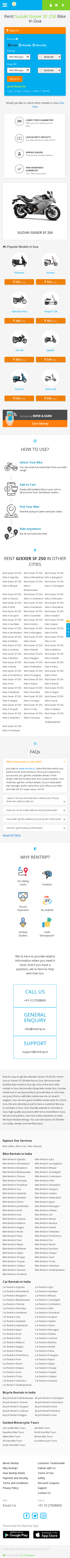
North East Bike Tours (45, 1432)
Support (42, 1488)
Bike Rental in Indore (13, 1201)
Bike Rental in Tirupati (14, 1261)
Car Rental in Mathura (13, 1342)
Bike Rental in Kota (12, 1214)
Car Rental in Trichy (12, 1376)
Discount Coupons (48, 1483)
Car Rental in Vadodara (14, 1380)
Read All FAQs (12, 835)
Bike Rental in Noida (13, 1231)
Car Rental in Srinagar (46, 1367)
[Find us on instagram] (43, 1516)
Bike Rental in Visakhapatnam (50, 1269)
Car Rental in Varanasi (46, 1380)
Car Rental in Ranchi (13, 1363)
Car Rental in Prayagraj (46, 1355)
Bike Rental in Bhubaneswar (17, 1172)
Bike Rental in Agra (44, 1159)
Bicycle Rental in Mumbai (47, 1410)
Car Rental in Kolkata (45, 1333)
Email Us (9, 1505)
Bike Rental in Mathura (14, 1223)
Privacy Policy (10, 1488)
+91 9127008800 (50, 1505)
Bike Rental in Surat (44, 1257)
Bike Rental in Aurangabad (48, 1163)
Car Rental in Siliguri (45, 1363)
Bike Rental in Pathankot (47, 1231)
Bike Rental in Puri (44, 1240)
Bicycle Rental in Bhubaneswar (18, 1398)
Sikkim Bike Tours (11, 1436)
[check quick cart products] (56, 5)
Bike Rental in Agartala (14, 1159)
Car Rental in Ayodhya (46, 1291)
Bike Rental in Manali (45, 1218)
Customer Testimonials (51, 1463)
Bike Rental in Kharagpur (47, 1206)
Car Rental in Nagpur (13, 1346)
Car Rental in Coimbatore (48, 1304)
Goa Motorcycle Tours (45, 1440)
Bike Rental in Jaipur (45, 1201)
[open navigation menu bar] (5, 5)
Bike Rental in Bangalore (15, 1167)
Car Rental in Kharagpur (47, 1329)
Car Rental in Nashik (45, 1346)
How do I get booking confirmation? (24, 827)
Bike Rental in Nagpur (13, 1227)
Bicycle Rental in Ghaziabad (49, 1402)
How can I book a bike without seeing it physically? (31, 810)
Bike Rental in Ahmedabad (16, 1163)
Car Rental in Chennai (13, 1304)
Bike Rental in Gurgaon (46, 1189)
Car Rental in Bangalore (15, 1295)
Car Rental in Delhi (44, 1308)
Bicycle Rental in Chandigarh (49, 1398)
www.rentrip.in (27, 768)
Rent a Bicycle (35, 1146)
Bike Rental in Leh (44, 1214)
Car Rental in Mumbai (46, 1342)
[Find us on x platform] (35, 1516)
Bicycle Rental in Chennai (15, 1402)
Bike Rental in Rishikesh (14, 1248)
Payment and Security (15, 1478)
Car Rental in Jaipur (12, 1329)
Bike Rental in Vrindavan (15, 1274)
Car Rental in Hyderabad (15, 1325)
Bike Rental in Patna (12, 1235)
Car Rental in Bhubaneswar (16, 1299)
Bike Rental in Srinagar (14, 1257)
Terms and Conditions (15, 1483)
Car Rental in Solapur (13, 1367)
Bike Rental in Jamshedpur (16, 1206)
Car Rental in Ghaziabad (47, 1312)
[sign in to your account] (51, 5)
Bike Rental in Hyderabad (48, 1197)
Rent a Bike (8, 1146)
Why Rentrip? (10, 1468)
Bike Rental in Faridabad (15, 1184)
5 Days (27, 91)
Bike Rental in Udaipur (14, 1265)
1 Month (46, 91)
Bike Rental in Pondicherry (48, 1235)
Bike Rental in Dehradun (15, 1180)
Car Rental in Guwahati (14, 1321)
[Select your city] (63, 5)
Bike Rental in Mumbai (46, 1223)
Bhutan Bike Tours (43, 1436)
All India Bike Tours (12, 1440)
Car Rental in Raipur (45, 1359)
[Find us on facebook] (27, 1516)
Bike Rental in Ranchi (45, 1244)
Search (15, 78)
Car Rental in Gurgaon (46, 1316)
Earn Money (40, 424)
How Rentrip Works (14, 1473)
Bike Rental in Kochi (12, 1210)
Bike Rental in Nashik (45, 1227)
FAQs (68, 630)
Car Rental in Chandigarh (47, 1299)
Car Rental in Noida (12, 1350)
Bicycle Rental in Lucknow (15, 1410)
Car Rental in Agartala (14, 1287)
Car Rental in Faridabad (15, 1312)
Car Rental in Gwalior (45, 1321)
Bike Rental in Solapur (46, 1252)
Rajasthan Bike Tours (13, 1432)
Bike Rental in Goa (12, 1189)
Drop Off (11, 64)
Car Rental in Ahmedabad (16, 1291)
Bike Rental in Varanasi (14, 1269)
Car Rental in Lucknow (46, 1338)
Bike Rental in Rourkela (46, 1248)
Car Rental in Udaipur (46, 1376)
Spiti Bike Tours (42, 1428)
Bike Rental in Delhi (44, 1180)
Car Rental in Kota (12, 1338)
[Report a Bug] (4, 1555)
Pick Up (11, 50)
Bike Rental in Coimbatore (48, 1176)
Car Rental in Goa (11, 1316)
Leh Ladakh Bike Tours (14, 1428)
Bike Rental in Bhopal (45, 1167)
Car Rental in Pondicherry (15, 1355)
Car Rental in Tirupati (45, 1372)
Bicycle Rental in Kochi (46, 1406)
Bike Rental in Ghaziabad (47, 1184)
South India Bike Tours (14, 1445)
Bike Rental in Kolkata (46, 1210)
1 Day (9, 91)
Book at (11, 38)
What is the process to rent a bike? (24, 761)
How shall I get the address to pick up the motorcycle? (33, 819)
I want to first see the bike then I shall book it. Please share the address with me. (32, 800)
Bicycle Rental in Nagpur (15, 1415)
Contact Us (44, 1493)
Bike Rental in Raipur (13, 1244)
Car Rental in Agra (44, 1287)
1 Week (35, 91)
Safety (41, 1478)
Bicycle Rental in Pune (46, 1415)
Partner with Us (47, 1468)
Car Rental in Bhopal (45, 1295)
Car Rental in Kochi (12, 1333)
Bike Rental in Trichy (45, 1261)
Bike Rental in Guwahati (14, 1193)
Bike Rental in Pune (12, 1240)
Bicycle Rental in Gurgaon (15, 1406)
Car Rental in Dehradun (14, 1308)
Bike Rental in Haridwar (14, 1197)
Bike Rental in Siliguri (13, 1252)
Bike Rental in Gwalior (46, 1193)
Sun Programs (27, 1555)
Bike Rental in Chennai (14, 1176)
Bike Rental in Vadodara (47, 1265)
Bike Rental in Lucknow (14, 1218)
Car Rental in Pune (12, 1359)
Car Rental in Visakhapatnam (17, 1384)
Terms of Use (46, 1473)
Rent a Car (21, 1146)
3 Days (18, 91)
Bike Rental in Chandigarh (48, 1172)
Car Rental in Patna (44, 1350)
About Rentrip (11, 1463)
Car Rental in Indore (45, 1325)
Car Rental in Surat (12, 1372)
